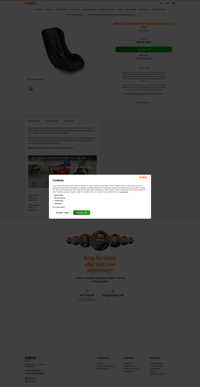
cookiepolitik (124, 192)
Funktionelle (58, 200)
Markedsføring (59, 198)
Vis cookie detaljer (59, 207)
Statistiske (58, 203)
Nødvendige (58, 195)
